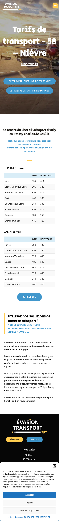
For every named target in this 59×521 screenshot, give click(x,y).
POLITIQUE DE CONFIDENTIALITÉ (37, 517)
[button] (54, 465)
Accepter (29, 495)
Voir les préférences (29, 510)
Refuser (29, 502)
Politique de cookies (15, 517)
